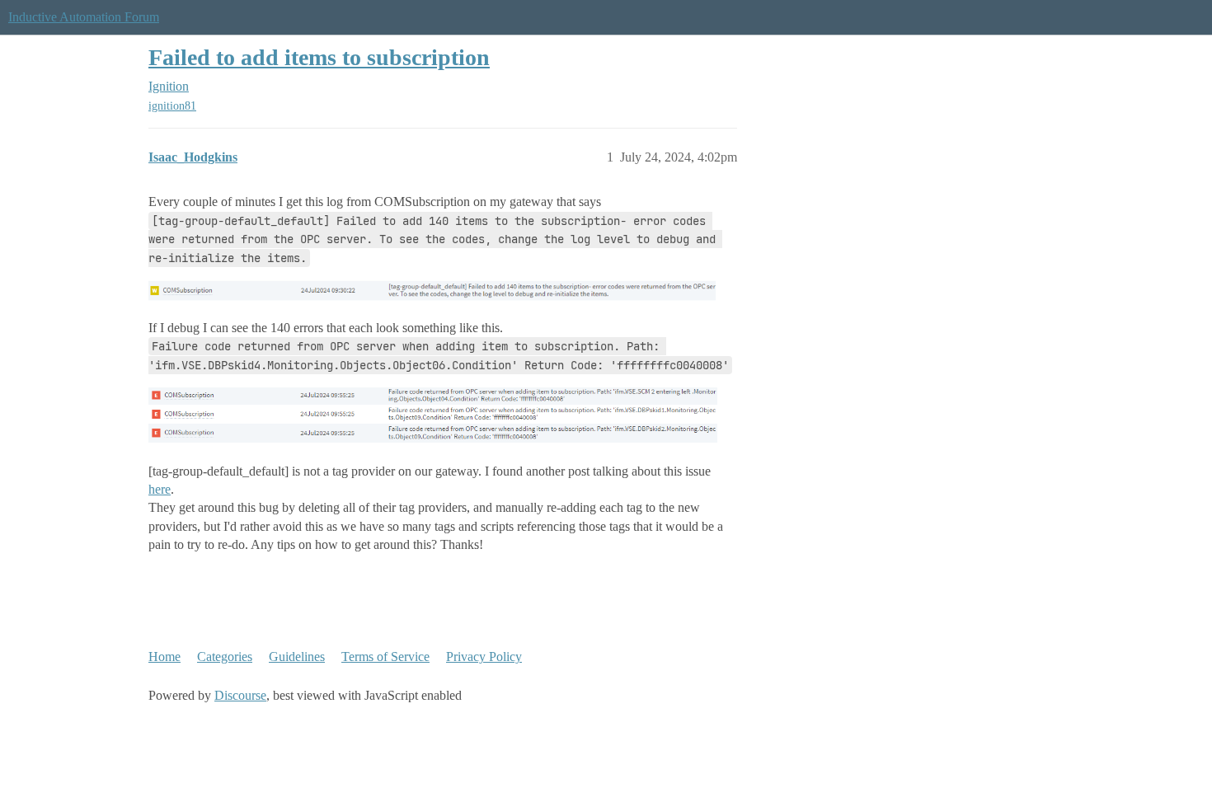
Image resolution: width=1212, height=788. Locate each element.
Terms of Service (385, 657)
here (159, 489)
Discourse (240, 695)
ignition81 (172, 106)
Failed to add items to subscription (319, 57)
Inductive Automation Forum (83, 17)
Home (164, 657)
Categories (224, 657)
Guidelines (297, 657)
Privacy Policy (484, 657)
